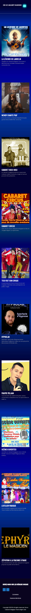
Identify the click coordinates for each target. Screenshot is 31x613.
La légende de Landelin (11, 59)
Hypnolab (6, 337)
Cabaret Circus (8, 226)
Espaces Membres (15, 598)
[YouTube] (7, 589)
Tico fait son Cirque (10, 280)
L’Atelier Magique (9, 505)
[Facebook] (4, 589)
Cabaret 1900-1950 (9, 170)
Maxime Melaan (8, 393)
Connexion (15, 594)
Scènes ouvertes (9, 449)
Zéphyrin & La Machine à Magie (14, 560)
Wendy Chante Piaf (9, 115)
